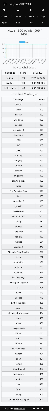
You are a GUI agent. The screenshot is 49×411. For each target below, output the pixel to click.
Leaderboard (18, 19)
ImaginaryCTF (19, 409)
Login (43, 19)
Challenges (4, 19)
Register (31, 19)
